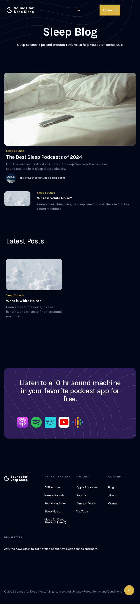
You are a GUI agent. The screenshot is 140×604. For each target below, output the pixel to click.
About (112, 495)
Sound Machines (55, 503)
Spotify (81, 495)
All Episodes (52, 487)
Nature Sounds (54, 495)
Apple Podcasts (87, 487)
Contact (114, 503)
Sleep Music (52, 511)
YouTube (82, 511)
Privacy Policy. (82, 591)
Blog (111, 487)
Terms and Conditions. (107, 591)
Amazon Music (86, 503)
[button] (79, 10)
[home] (20, 10)
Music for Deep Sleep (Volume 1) (55, 521)
